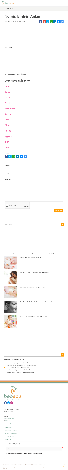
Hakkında (10, 424)
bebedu (18, 21)
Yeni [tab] (33, 253)
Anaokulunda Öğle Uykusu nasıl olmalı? (30, 257)
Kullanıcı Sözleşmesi (11, 433)
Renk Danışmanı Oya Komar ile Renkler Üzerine (19, 370)
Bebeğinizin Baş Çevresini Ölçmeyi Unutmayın (32, 287)
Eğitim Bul (8, 439)
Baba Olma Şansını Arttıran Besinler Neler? (18, 367)
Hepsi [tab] (13, 253)
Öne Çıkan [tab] (52, 253)
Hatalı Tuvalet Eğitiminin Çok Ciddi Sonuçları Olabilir (34, 316)
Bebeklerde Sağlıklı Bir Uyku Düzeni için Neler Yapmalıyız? (36, 301)
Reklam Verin (9, 427)
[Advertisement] (34, 35)
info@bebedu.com (9, 420)
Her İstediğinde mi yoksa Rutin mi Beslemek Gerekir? (34, 272)
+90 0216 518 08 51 (9, 418)
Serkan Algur (5, 468)
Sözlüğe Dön (9, 74)
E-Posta (7, 173)
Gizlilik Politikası (9, 436)
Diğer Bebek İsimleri (19, 74)
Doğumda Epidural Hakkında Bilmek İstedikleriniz (20, 372)
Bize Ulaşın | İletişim (11, 430)
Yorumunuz (8, 179)
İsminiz (7, 165)
